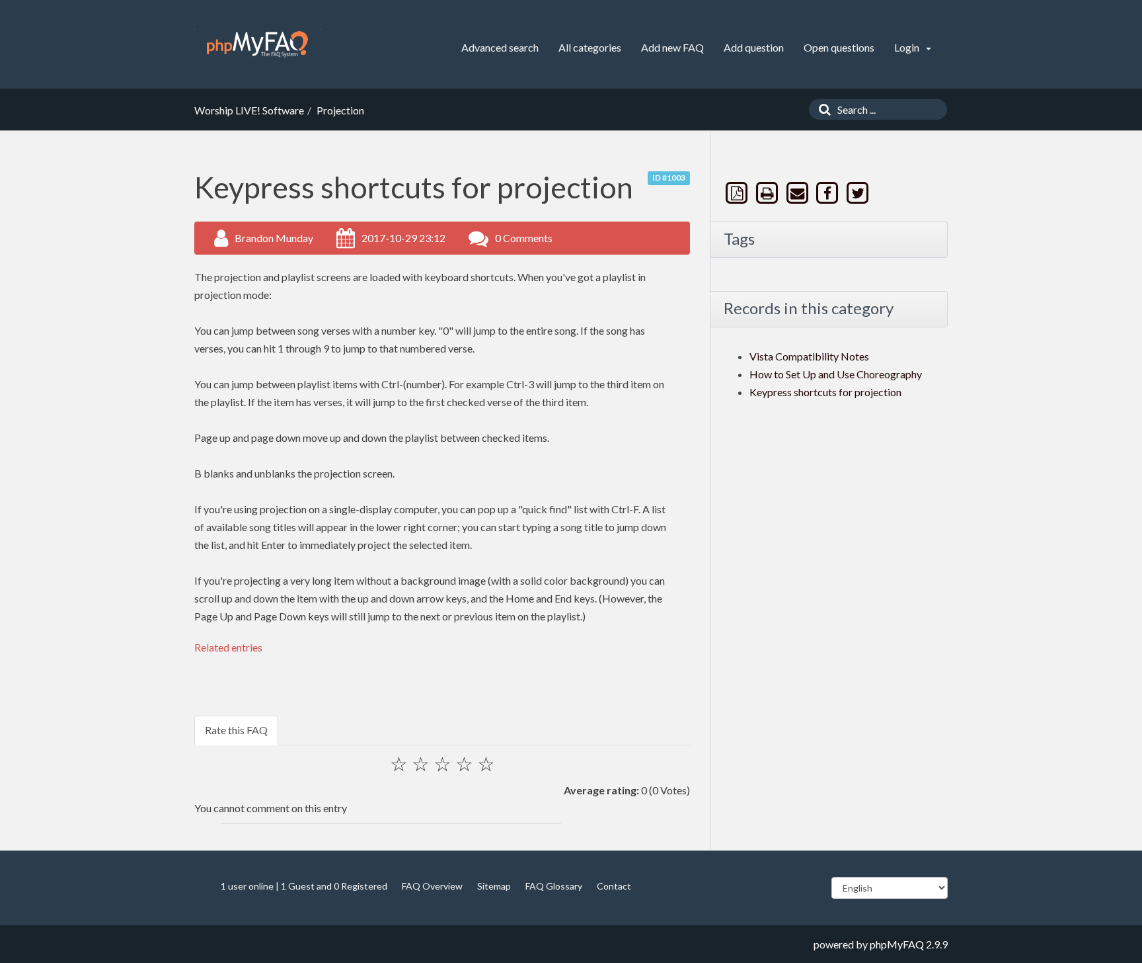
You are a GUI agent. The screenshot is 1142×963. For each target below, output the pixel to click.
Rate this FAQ (236, 730)
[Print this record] (768, 193)
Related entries (228, 647)
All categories (589, 47)
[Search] (821, 109)
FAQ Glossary (553, 886)
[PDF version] (738, 193)
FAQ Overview (432, 886)
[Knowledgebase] (257, 44)
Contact (614, 886)
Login (907, 47)
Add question (754, 47)
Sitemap (494, 886)
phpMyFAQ (897, 944)
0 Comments (523, 237)
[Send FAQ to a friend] (798, 193)
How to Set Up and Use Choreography (835, 374)
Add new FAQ (672, 47)
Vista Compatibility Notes (809, 356)
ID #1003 (668, 178)
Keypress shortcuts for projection (825, 392)
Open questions (839, 47)
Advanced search (500, 47)
